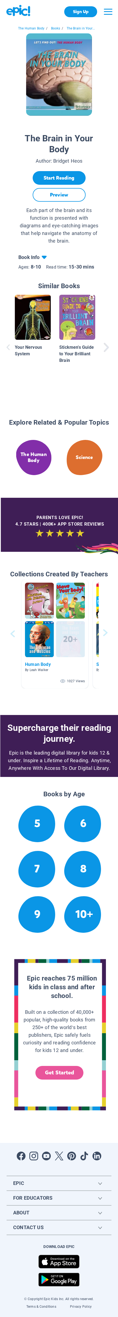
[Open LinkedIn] (96, 1156)
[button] (54, 634)
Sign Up (81, 11)
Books (55, 28)
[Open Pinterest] (71, 1156)
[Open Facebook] (21, 1156)
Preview (59, 195)
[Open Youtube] (46, 1156)
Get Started (59, 1072)
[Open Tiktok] (84, 1156)
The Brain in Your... (81, 28)
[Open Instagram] (33, 1156)
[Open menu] (108, 12)
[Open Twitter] (59, 1156)
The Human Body (31, 28)
